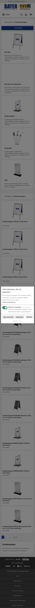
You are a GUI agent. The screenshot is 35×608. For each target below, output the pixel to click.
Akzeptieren (19, 317)
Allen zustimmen (8, 317)
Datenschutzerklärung (8, 302)
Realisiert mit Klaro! (17, 321)
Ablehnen (29, 317)
